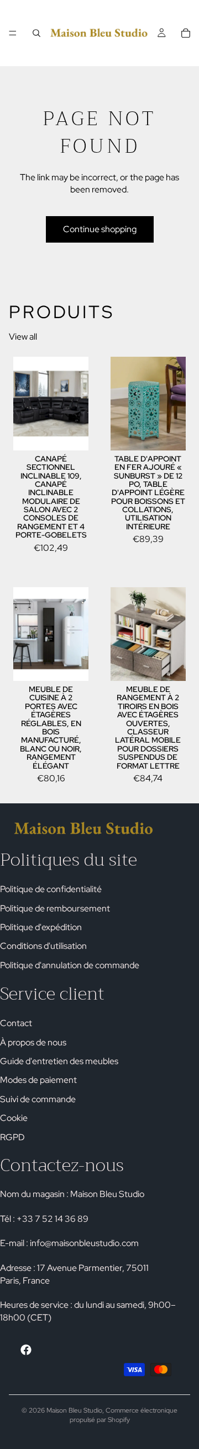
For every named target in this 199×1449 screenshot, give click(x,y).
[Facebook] (26, 1349)
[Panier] (186, 33)
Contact (16, 1023)
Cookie (14, 1118)
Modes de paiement (38, 1080)
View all (23, 336)
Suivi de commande (38, 1099)
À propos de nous (33, 1042)
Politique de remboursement (55, 908)
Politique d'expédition (41, 927)
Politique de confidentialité (51, 889)
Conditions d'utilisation (43, 946)
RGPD (12, 1137)
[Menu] (12, 33)
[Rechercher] (36, 33)
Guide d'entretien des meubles (59, 1061)
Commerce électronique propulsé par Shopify (124, 1415)
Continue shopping (100, 229)
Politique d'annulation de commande (69, 965)
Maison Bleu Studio (74, 1410)
